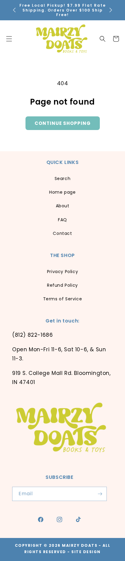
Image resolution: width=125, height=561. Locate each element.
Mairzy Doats (79, 545)
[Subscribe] (99, 494)
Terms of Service (62, 299)
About (62, 206)
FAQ (62, 220)
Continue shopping (63, 123)
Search (63, 178)
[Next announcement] (110, 10)
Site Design (86, 551)
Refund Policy (62, 285)
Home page (62, 192)
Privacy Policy (62, 272)
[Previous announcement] (14, 10)
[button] (102, 38)
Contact (62, 233)
